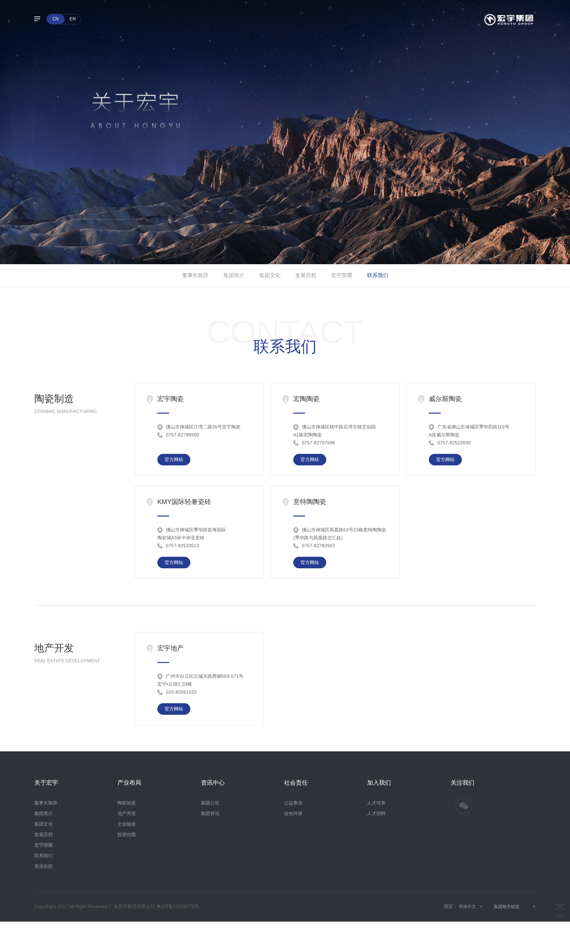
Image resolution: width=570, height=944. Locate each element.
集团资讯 (210, 813)
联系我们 (377, 275)
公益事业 (293, 802)
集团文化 (269, 275)
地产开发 (126, 813)
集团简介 (233, 275)
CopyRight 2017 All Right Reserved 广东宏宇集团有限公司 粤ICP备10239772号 (116, 906)
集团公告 (210, 802)
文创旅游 (126, 824)
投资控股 (126, 834)
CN (55, 18)
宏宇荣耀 (341, 275)
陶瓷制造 (126, 802)
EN (73, 18)
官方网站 (174, 459)
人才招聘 (376, 813)
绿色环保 (293, 813)
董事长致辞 (195, 275)
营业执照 (43, 866)
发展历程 (305, 275)
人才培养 (376, 802)
